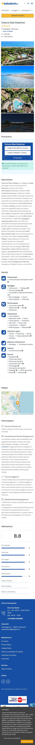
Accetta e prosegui (26, 741)
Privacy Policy (6, 645)
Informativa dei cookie (9, 734)
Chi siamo (4, 641)
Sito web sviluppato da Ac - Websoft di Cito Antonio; (14, 689)
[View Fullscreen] (4, 400)
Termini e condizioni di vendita (12, 652)
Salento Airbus (6, 669)
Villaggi (14, 10)
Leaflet (16, 414)
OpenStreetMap (23, 414)
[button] (18, 11)
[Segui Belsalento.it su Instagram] (8, 681)
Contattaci (5, 659)
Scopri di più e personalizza (12, 738)
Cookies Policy (6, 648)
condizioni (5, 447)
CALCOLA (18, 158)
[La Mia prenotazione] (25, 3)
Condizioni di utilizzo (8, 655)
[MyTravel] (9, 3)
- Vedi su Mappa (7, 31)
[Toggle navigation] (32, 3)
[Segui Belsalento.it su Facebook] (3, 681)
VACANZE (5, 10)
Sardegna (25, 10)
